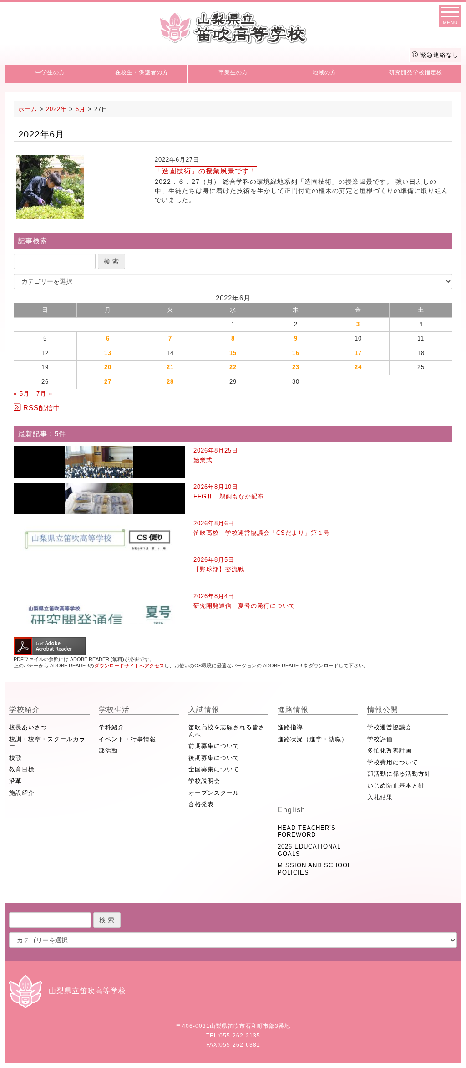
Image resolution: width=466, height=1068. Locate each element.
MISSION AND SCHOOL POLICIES (314, 869)
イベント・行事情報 (127, 739)
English (291, 810)
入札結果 (380, 797)
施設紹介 (22, 792)
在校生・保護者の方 (141, 72)
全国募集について (213, 769)
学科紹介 (111, 727)
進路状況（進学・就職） (313, 739)
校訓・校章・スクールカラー (47, 743)
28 (170, 381)
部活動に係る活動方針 (399, 773)
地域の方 (324, 72)
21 (170, 367)
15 (233, 353)
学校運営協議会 (389, 727)
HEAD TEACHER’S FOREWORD (307, 831)
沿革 (15, 781)
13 (107, 353)
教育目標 (22, 769)
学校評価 (380, 739)
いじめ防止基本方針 (396, 785)
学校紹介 (24, 709)
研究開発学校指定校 (415, 72)
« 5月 (22, 393)
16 (295, 353)
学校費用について (392, 762)
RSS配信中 (42, 408)
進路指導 (290, 727)
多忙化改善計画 (389, 750)
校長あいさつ (28, 727)
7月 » (44, 393)
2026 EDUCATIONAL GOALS (309, 850)
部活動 (108, 750)
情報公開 (382, 709)
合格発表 (201, 804)
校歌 (15, 757)
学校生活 (114, 709)
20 (107, 367)
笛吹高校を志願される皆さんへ (226, 731)
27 (107, 381)
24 (358, 367)
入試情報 (203, 709)
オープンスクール (213, 792)
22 (233, 367)
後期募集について (213, 757)
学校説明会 (204, 781)
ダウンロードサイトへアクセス (129, 665)
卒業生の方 (233, 72)
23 (295, 367)
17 (358, 353)
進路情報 (293, 709)
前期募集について (213, 746)
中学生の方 (50, 72)
